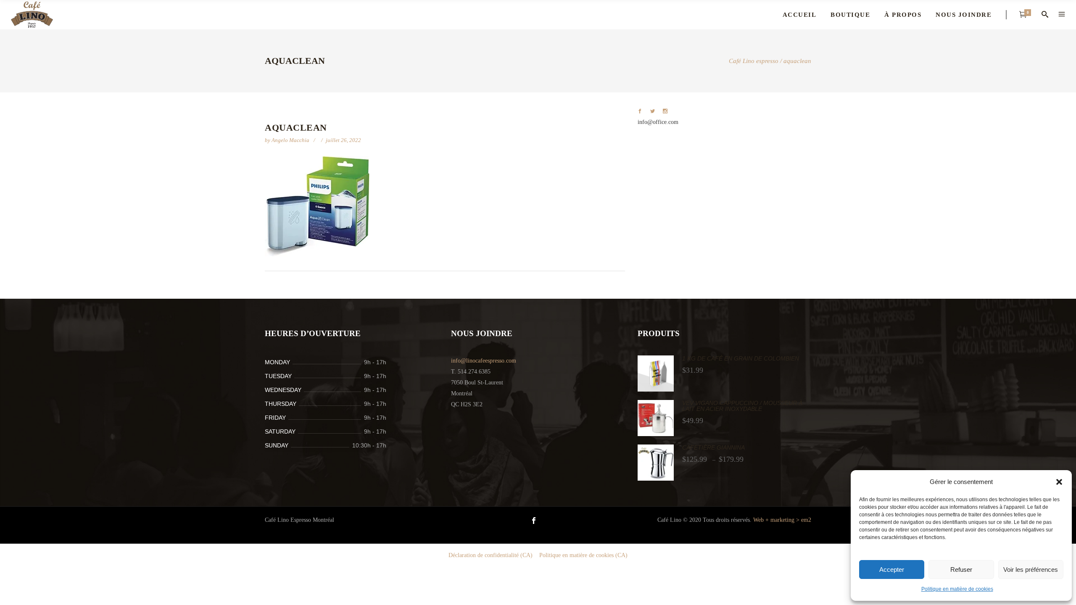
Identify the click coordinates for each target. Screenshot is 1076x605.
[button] (1059, 482)
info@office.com (658, 122)
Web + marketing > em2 (782, 520)
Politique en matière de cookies (957, 589)
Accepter (891, 569)
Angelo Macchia (291, 140)
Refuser (961, 569)
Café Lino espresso (753, 61)
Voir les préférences (1030, 569)
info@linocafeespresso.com (483, 361)
